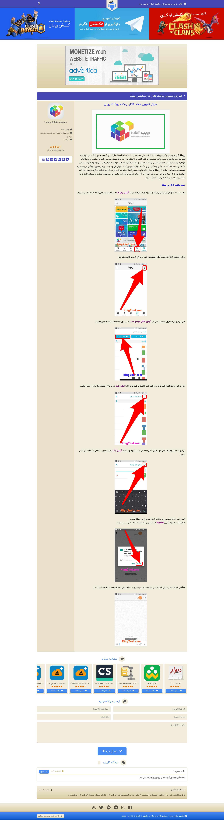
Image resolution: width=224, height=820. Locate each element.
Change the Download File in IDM (61, 684)
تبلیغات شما (44, 789)
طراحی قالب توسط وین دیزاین (49, 816)
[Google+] (51, 159)
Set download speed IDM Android (37, 684)
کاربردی (69, 136)
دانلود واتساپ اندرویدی (175, 795)
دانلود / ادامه (174, 691)
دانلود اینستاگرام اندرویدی (152, 795)
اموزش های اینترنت (48, 133)
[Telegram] (67, 159)
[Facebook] (55, 159)
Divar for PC (176, 684)
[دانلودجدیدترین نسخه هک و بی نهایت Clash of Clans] (186, 24)
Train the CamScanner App (105, 684)
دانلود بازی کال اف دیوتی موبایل (102, 795)
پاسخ (43, 771)
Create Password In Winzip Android (133, 684)
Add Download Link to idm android (84, 684)
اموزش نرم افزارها (62, 133)
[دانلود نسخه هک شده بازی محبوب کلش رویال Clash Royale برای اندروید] (37, 24)
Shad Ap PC (152, 684)
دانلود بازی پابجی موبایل (128, 795)
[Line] (47, 159)
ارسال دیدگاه (110, 751)
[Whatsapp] (43, 159)
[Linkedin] (59, 159)
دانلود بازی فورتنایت (78, 795)
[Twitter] (63, 159)
